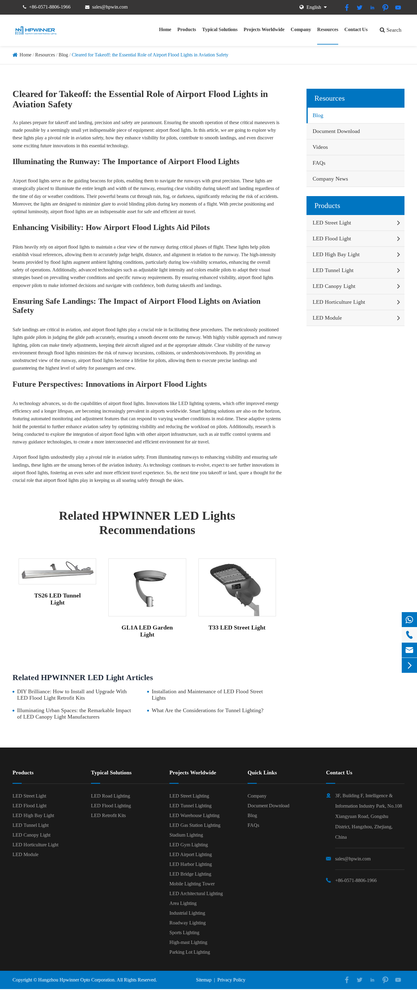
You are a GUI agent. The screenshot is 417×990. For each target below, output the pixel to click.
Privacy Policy (231, 979)
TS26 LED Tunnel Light (57, 599)
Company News (330, 179)
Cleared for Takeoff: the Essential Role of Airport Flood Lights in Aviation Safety (150, 54)
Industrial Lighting (187, 913)
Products (186, 29)
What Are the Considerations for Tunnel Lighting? (207, 710)
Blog (63, 54)
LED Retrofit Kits (108, 815)
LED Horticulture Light (339, 302)
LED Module (327, 318)
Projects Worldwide (264, 29)
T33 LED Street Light (237, 627)
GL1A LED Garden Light (147, 631)
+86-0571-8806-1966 (50, 6)
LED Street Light (332, 223)
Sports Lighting (184, 932)
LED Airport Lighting (190, 854)
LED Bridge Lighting (190, 874)
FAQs (319, 163)
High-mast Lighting (188, 942)
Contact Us (356, 29)
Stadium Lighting (186, 835)
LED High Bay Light (336, 254)
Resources (327, 29)
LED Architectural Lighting (196, 893)
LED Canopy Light (334, 286)
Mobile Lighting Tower (192, 883)
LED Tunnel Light (333, 270)
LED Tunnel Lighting (190, 805)
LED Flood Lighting (111, 805)
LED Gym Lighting (188, 844)
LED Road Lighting (110, 795)
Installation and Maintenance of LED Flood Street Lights (207, 694)
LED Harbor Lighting (190, 864)
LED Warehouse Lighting (194, 815)
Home (165, 29)
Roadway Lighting (187, 922)
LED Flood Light (332, 238)
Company (301, 29)
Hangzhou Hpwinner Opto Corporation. (77, 979)
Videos (320, 147)
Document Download (336, 131)
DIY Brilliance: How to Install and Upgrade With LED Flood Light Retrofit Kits (72, 694)
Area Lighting (183, 903)
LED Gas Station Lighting (194, 825)
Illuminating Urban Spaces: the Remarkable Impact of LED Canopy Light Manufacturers (74, 713)
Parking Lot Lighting (189, 952)
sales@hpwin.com (110, 6)
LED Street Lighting (189, 795)
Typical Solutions (220, 29)
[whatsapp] (409, 619)
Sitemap (204, 979)
